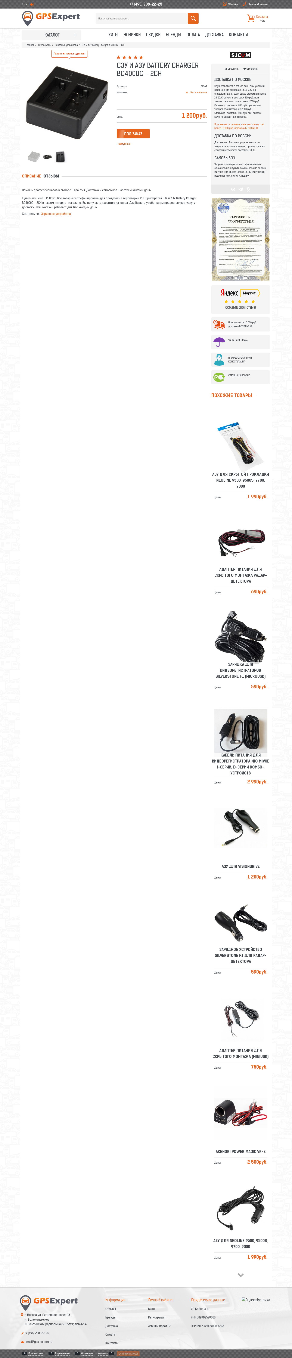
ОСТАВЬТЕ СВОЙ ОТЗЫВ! (240, 307)
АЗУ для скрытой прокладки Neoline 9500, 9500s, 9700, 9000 (240, 432)
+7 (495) (146, 4)
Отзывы (51, 177)
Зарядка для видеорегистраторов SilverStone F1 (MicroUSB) (240, 622)
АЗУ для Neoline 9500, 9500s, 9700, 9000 (240, 1195)
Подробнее (242, 444)
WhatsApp (233, 4)
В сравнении (62, 1353)
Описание (31, 177)
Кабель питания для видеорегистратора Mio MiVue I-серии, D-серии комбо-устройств (240, 715)
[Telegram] (240, 189)
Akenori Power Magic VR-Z (241, 1103)
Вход (25, 4)
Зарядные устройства (56, 214)
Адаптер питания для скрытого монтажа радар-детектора (240, 527)
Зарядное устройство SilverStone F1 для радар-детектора (241, 907)
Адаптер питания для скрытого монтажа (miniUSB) (240, 1005)
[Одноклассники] (248, 189)
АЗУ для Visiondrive (241, 818)
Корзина (103, 1353)
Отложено (87, 1353)
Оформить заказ (128, 1353)
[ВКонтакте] (233, 189)
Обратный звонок (258, 4)
